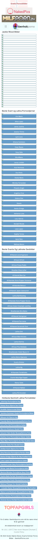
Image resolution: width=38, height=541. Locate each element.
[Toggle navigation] (5, 26)
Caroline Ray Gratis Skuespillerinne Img (15, 480)
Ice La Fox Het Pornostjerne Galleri (13, 425)
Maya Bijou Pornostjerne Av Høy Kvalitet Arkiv (17, 441)
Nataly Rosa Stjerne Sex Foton (11, 405)
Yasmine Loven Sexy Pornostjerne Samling (16, 464)
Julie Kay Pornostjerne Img (10, 401)
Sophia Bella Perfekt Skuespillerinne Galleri (16, 476)
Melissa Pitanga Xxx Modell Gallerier (13, 484)
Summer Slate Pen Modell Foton (12, 445)
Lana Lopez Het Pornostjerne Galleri (13, 460)
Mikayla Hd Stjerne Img (8, 417)
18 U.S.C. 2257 (6, 530)
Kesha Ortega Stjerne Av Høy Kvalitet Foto (16, 457)
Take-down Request (21, 530)
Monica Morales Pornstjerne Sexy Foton (15, 472)
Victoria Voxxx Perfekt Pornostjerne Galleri (16, 500)
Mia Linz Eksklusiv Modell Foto (11, 429)
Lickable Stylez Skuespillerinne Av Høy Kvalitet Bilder (18, 488)
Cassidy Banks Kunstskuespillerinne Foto (15, 421)
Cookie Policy (19, 532)
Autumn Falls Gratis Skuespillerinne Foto (15, 433)
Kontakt (33, 530)
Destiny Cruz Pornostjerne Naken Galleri (15, 437)
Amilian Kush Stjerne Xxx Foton (12, 449)
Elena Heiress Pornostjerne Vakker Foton (15, 496)
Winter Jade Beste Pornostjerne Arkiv (14, 468)
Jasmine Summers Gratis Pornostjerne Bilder (17, 413)
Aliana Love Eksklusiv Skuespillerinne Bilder (16, 492)
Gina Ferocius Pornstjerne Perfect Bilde (15, 453)
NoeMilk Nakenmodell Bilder (10, 409)
